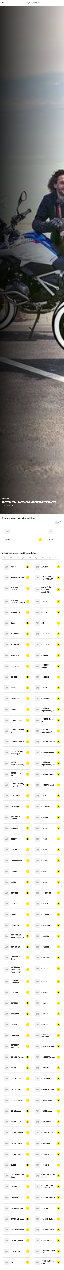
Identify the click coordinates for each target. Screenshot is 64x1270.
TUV (43, 558)
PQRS (36, 558)
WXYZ (49, 558)
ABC (5, 558)
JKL (23, 558)
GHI (17, 558)
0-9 (56, 558)
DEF (11, 558)
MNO (29, 558)
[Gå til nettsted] (33, 2)
